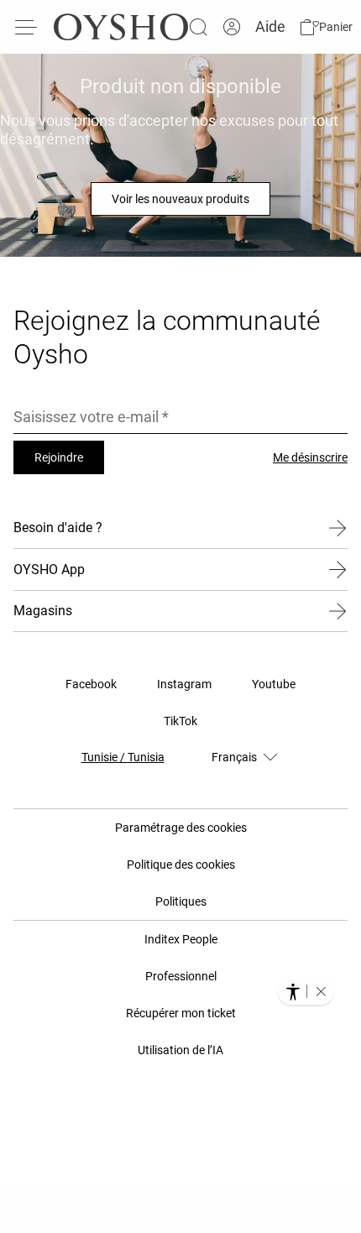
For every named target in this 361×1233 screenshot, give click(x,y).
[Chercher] (198, 27)
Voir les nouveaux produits (180, 199)
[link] (232, 27)
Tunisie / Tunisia (123, 757)
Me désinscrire (310, 457)
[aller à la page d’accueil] (121, 27)
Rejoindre (58, 457)
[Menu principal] (26, 26)
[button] (326, 27)
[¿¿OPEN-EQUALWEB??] (306, 991)
